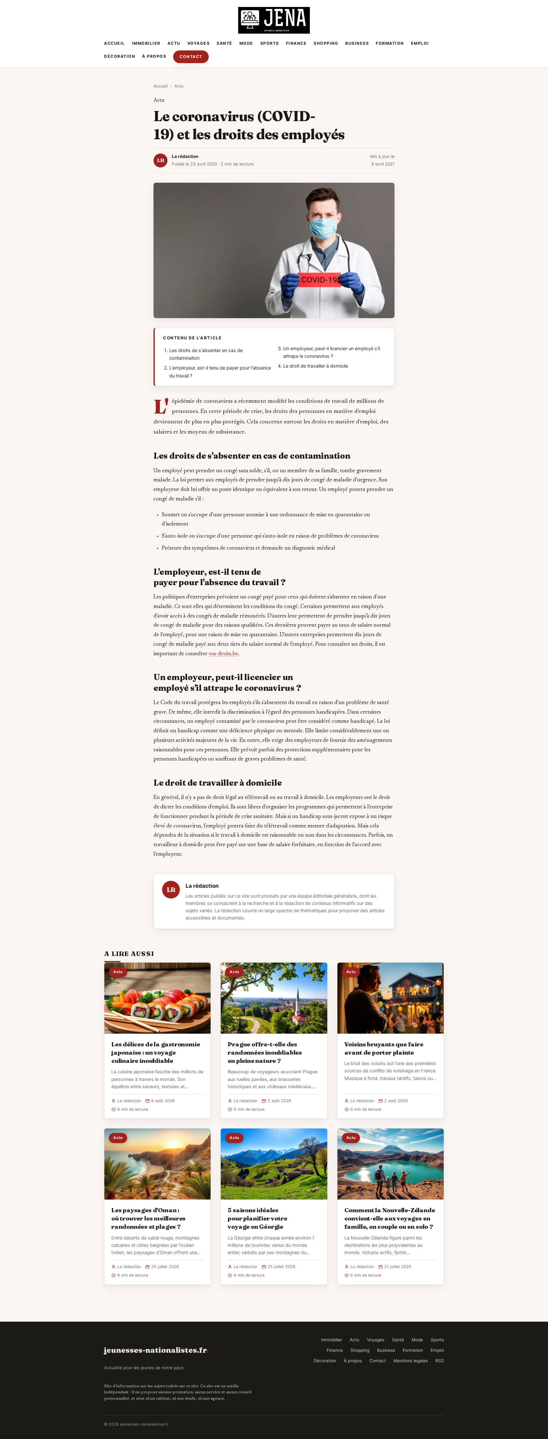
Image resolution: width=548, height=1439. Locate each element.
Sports (269, 43)
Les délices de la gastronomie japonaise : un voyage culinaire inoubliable (155, 1052)
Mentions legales (411, 1360)
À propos (154, 56)
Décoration (119, 56)
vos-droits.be (223, 654)
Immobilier (146, 43)
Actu (173, 43)
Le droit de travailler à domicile (315, 366)
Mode (246, 43)
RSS (439, 1360)
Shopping (326, 43)
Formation (390, 43)
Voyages (198, 43)
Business (357, 43)
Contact (190, 56)
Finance (296, 43)
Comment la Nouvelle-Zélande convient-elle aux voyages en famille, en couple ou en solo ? (389, 1218)
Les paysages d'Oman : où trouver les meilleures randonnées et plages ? (148, 1218)
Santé (224, 43)
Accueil (114, 43)
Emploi (420, 43)
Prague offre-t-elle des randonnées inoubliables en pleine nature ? (265, 1052)
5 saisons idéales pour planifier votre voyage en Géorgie (257, 1218)
